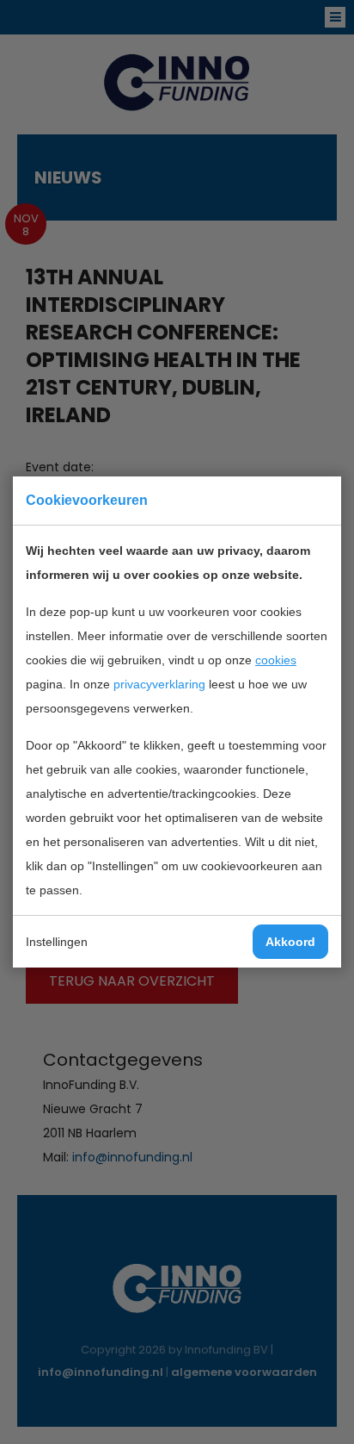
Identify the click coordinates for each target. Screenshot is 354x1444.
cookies (275, 660)
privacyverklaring (159, 684)
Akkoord (290, 942)
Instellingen (57, 942)
